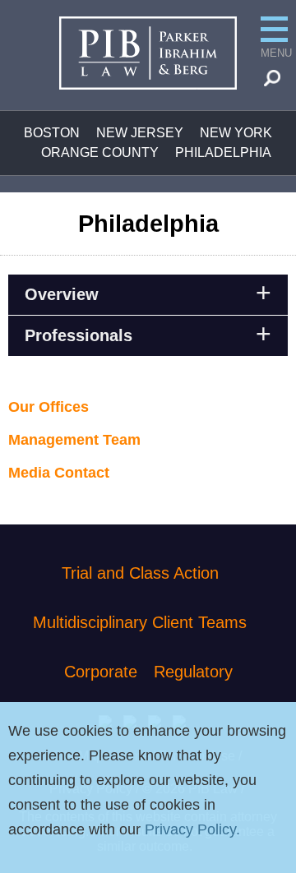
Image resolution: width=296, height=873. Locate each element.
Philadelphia (223, 152)
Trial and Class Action (140, 573)
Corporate (100, 672)
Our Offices (48, 407)
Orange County (100, 152)
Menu (274, 53)
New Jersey (139, 133)
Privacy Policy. (192, 829)
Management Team (74, 440)
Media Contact (58, 472)
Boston (52, 133)
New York (236, 133)
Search (277, 82)
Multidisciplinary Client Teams (140, 622)
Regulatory (193, 672)
